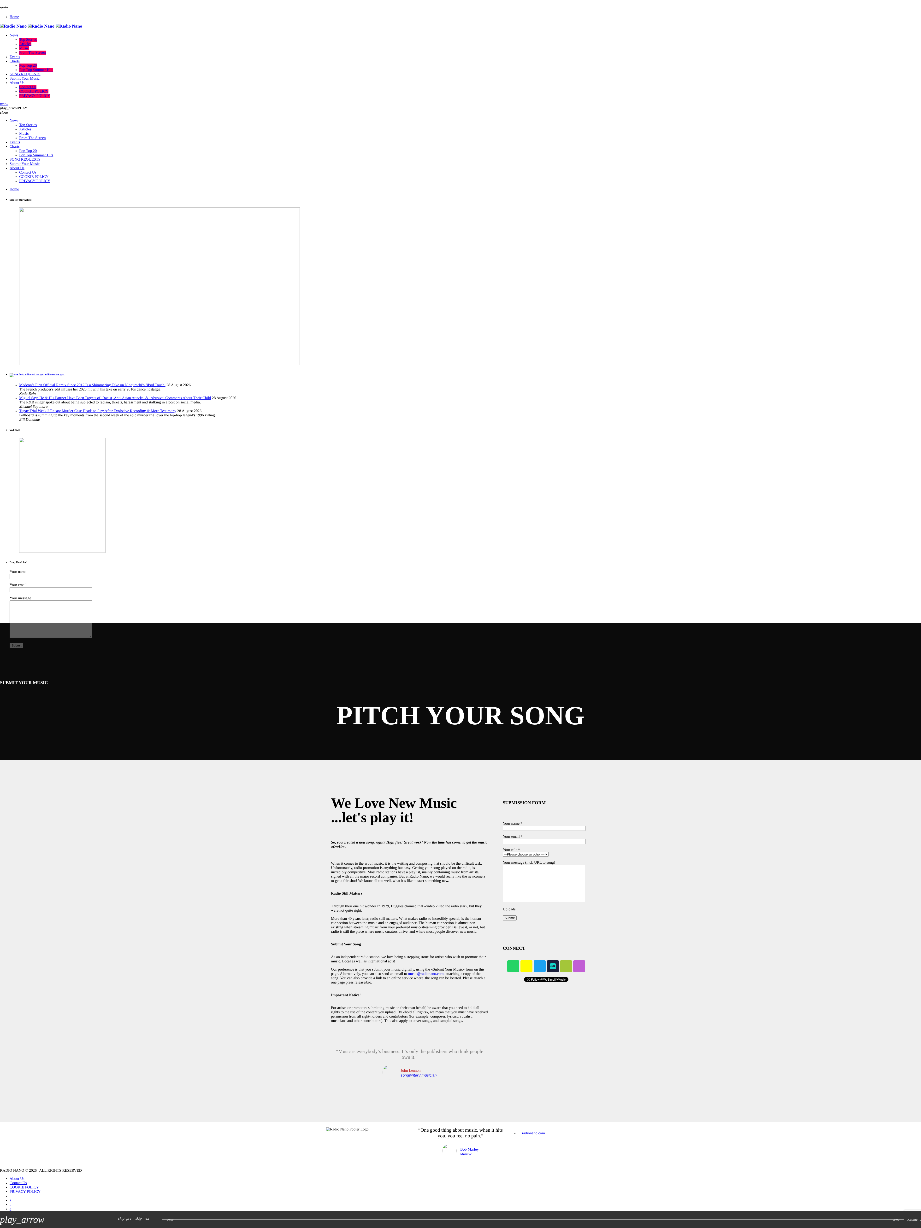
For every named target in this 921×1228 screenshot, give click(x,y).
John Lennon (410, 1071)
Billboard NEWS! (55, 374)
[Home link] (41, 26)
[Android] (566, 966)
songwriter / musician (419, 1075)
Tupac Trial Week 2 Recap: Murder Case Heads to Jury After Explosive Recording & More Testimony (97, 411)
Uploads (509, 909)
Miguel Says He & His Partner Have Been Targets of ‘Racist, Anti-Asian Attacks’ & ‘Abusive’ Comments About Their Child (115, 398)
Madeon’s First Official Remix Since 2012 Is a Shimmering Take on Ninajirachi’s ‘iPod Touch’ (92, 385)
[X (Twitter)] (10, 1200)
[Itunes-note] (579, 966)
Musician (466, 1154)
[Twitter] (540, 966)
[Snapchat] (526, 966)
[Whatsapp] (513, 966)
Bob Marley (469, 1149)
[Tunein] (10, 1205)
